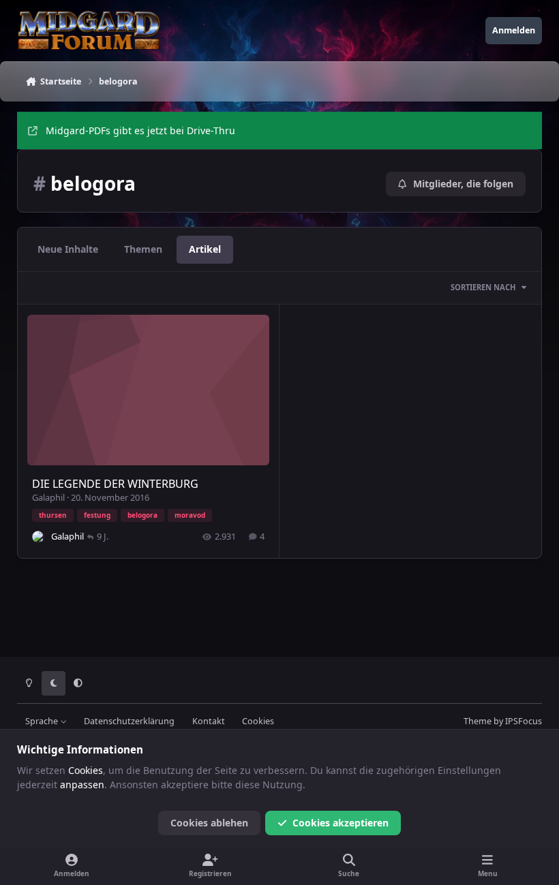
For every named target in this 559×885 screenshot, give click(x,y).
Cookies (258, 721)
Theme (478, 721)
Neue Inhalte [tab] (67, 249)
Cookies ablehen (209, 822)
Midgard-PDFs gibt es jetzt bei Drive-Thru (140, 130)
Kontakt (208, 721)
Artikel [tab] (205, 249)
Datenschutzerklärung (129, 721)
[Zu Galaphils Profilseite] (38, 537)
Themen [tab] (143, 249)
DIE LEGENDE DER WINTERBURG (115, 483)
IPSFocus (523, 721)
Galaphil (48, 497)
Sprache (42, 721)
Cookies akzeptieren (340, 822)
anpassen (82, 784)
